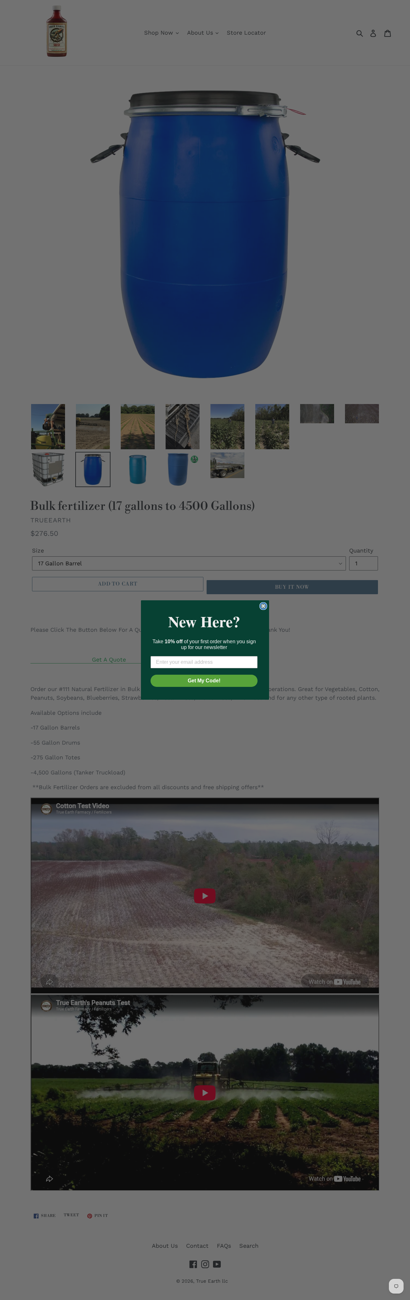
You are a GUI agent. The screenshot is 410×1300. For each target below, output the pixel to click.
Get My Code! (204, 680)
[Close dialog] (263, 606)
